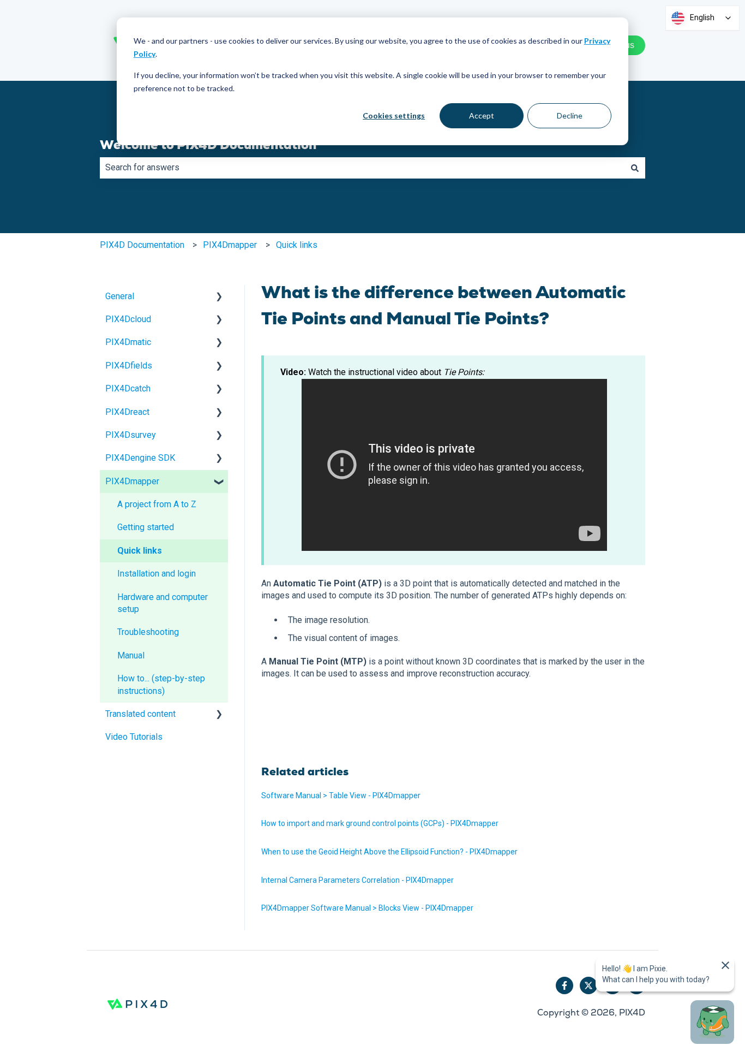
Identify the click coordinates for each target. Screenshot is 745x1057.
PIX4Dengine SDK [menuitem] (140, 458)
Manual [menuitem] (131, 655)
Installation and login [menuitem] (156, 573)
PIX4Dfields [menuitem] (128, 365)
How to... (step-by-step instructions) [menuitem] (161, 684)
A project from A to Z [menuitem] (156, 504)
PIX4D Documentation (142, 245)
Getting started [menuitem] (145, 527)
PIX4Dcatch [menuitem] (128, 388)
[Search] (634, 167)
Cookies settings (394, 115)
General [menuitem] (119, 296)
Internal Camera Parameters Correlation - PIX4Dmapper (357, 880)
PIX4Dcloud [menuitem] (128, 319)
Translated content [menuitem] (140, 714)
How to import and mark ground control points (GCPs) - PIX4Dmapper (379, 823)
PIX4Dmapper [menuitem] (132, 481)
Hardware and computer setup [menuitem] (162, 603)
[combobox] (362, 167)
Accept (481, 115)
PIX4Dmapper (230, 245)
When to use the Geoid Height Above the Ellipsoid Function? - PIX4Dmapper (389, 851)
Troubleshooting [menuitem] (148, 632)
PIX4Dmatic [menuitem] (128, 342)
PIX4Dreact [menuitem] (127, 412)
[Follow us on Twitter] (588, 985)
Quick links (296, 245)
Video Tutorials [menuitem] (134, 737)
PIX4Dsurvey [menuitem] (130, 435)
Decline (569, 115)
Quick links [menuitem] (139, 550)
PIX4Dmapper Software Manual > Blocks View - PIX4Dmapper (367, 908)
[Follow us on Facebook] (564, 985)
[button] (219, 297)
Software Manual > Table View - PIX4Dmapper (340, 795)
